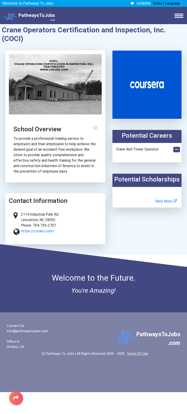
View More (164, 201)
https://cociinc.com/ (37, 231)
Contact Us (15, 326)
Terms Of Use (137, 354)
